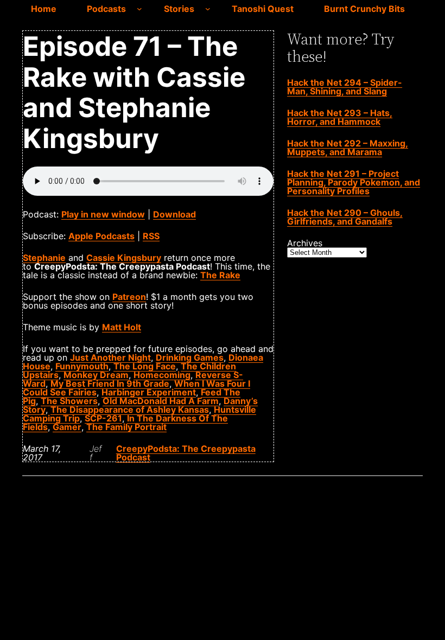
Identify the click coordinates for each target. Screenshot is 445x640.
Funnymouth (82, 366)
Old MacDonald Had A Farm (161, 400)
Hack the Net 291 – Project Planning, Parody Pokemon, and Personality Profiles (353, 182)
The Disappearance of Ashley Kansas (129, 409)
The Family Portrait (126, 426)
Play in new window (103, 214)
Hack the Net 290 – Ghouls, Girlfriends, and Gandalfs (345, 217)
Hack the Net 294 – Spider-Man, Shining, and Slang (344, 87)
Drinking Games (190, 357)
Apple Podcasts (101, 236)
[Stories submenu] (208, 8)
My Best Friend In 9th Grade (109, 383)
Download (174, 214)
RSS (151, 236)
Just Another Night (110, 357)
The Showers (69, 400)
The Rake (220, 275)
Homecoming (162, 374)
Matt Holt (121, 327)
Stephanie (44, 257)
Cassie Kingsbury (123, 257)
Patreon (129, 296)
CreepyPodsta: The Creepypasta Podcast (186, 453)
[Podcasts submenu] (139, 8)
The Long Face (144, 366)
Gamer (67, 426)
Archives (304, 243)
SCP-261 (103, 418)
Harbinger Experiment (148, 392)
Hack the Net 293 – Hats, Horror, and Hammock (339, 117)
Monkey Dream (96, 374)
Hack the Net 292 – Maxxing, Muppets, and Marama (347, 147)
